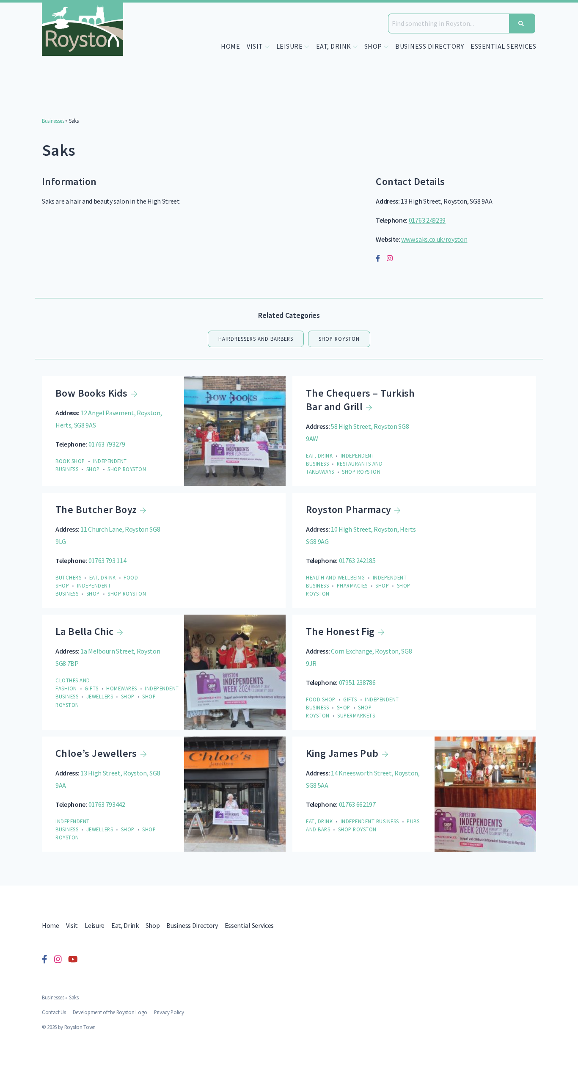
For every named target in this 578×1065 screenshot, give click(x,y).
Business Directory (429, 46)
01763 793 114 (107, 560)
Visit (72, 925)
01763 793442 (106, 804)
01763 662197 (357, 804)
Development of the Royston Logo (110, 1012)
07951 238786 (357, 682)
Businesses (53, 120)
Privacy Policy (169, 1012)
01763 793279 (106, 444)
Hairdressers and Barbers (255, 338)
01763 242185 (357, 560)
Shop (153, 925)
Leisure (95, 925)
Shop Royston (339, 338)
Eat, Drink (125, 925)
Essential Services (503, 46)
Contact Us (54, 1012)
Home (230, 46)
